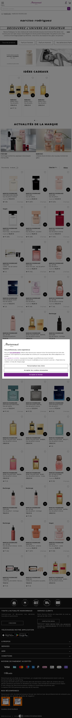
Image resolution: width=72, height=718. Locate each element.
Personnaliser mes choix (36, 366)
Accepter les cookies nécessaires (36, 370)
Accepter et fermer (36, 375)
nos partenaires (15, 352)
